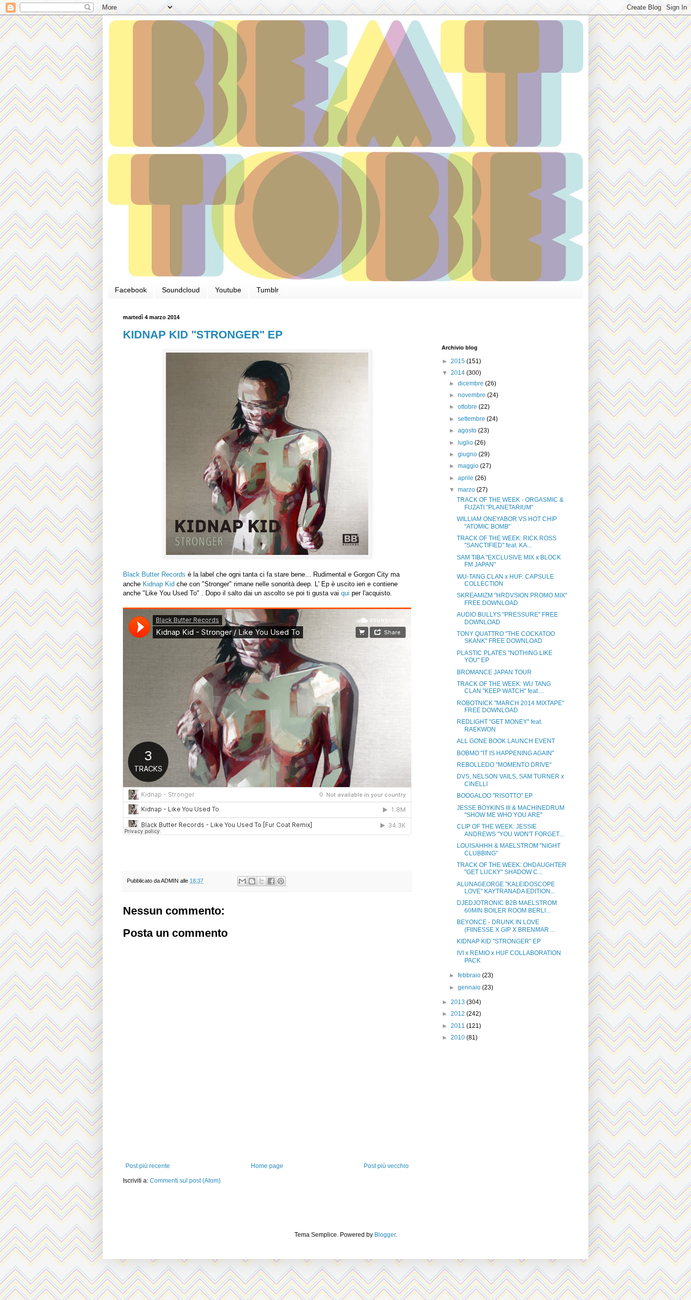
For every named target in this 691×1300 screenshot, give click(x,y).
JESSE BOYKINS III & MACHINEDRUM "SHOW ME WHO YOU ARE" (511, 811)
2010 (458, 1037)
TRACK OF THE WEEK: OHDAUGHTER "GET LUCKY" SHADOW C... (512, 868)
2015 (458, 361)
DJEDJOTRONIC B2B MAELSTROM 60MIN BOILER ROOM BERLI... (507, 906)
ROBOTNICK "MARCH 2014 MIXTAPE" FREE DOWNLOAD (510, 707)
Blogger (385, 1234)
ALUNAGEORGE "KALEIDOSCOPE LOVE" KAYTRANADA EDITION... (506, 888)
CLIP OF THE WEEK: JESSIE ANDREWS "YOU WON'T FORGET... (510, 830)
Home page (267, 1165)
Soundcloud (181, 290)
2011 (458, 1025)
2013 (458, 1002)
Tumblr (267, 290)
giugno (468, 454)
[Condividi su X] (261, 881)
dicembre (471, 383)
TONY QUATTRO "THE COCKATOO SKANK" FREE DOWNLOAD (506, 637)
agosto (468, 430)
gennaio (470, 987)
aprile (466, 478)
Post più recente (147, 1165)
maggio (469, 465)
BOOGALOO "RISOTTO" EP (495, 795)
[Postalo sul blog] (252, 881)
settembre (472, 418)
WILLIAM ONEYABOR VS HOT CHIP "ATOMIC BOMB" (507, 522)
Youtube (228, 290)
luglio (466, 442)
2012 (458, 1013)
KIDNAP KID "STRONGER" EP (203, 334)
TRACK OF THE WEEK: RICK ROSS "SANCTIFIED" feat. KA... (506, 542)
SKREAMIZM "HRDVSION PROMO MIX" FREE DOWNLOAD (512, 599)
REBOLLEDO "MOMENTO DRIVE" (504, 764)
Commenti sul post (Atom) (185, 1180)
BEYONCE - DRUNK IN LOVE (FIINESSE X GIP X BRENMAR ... (506, 926)
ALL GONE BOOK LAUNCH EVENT (506, 741)
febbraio (470, 975)
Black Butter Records (154, 574)
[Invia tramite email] (242, 881)
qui (345, 593)
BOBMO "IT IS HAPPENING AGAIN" (505, 753)
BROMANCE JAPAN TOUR (494, 672)
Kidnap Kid (159, 584)
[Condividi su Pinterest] (281, 881)
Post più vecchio (386, 1165)
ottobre (468, 406)
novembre (472, 395)
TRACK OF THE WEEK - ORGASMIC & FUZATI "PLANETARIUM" (510, 503)
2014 (458, 372)
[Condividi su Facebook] (271, 881)
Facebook (131, 290)
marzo (467, 489)
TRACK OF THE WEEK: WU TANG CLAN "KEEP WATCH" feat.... (504, 687)
